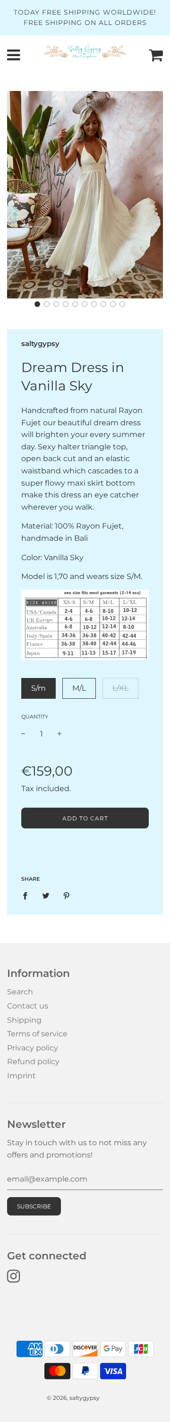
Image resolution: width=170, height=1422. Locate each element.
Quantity (34, 716)
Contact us (27, 1005)
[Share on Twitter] (45, 895)
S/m (38, 688)
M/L (79, 688)
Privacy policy (32, 1047)
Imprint (21, 1075)
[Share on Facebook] (27, 895)
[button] (37, 304)
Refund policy (33, 1061)
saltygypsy (40, 343)
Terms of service (37, 1033)
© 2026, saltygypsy (73, 1397)
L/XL (120, 688)
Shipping (24, 1020)
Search (20, 991)
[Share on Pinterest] (66, 895)
